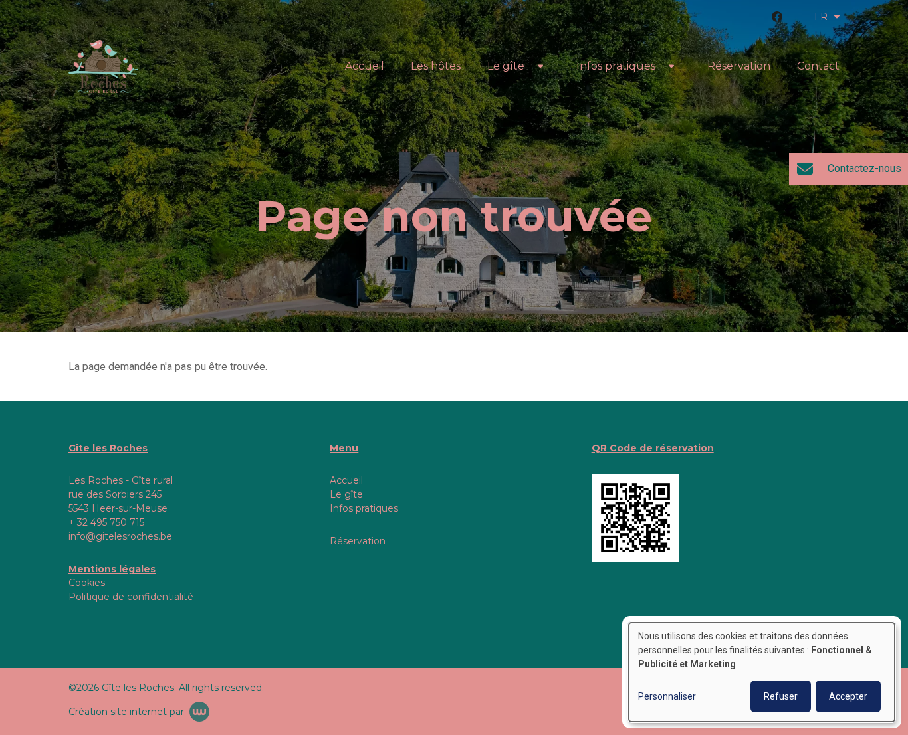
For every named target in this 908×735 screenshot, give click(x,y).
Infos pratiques (615, 66)
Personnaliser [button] (667, 696)
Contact (818, 66)
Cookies (86, 583)
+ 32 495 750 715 (106, 522)
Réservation (738, 66)
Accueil (364, 66)
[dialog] (762, 672)
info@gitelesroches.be (120, 536)
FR (821, 17)
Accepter (848, 696)
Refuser (781, 696)
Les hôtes (436, 66)
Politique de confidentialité (130, 597)
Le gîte (505, 66)
